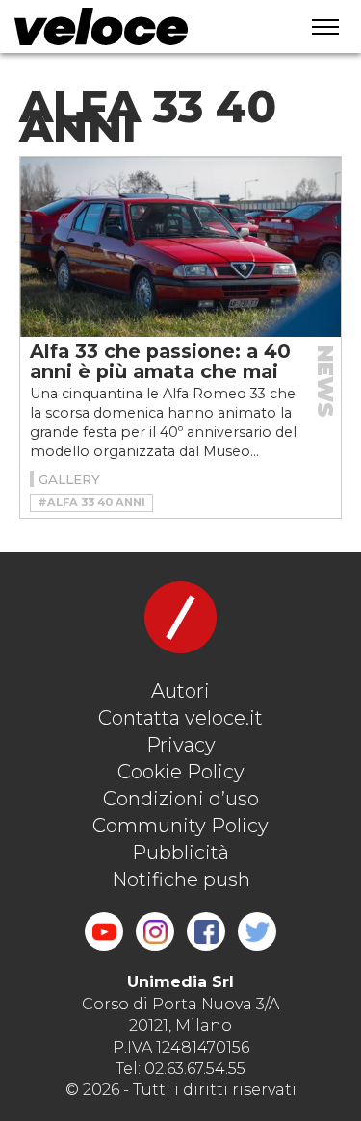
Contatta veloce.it (180, 717)
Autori (180, 690)
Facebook (206, 931)
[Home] (141, 26)
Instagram (155, 931)
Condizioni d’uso (181, 798)
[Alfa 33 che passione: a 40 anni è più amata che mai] (180, 247)
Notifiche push (181, 879)
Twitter (257, 931)
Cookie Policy (181, 771)
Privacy (181, 744)
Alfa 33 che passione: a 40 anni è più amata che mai (160, 361)
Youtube (104, 931)
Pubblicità (180, 852)
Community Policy (180, 825)
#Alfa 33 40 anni (91, 502)
